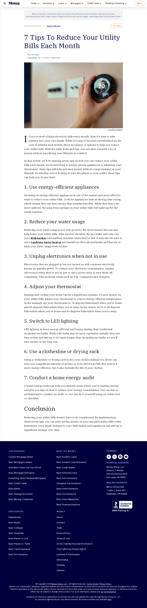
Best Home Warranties (68, 499)
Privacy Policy (63, 533)
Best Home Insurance (67, 489)
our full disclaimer (108, 592)
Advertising (62, 560)
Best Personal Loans (67, 473)
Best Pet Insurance (18, 554)
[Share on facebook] (109, 456)
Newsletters (15, 517)
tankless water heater (46, 242)
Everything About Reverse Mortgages (27, 478)
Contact (61, 523)
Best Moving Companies (21, 499)
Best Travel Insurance (19, 549)
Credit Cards (93, 3)
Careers (60, 570)
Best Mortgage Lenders (20, 462)
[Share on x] (114, 456)
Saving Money (54, 26)
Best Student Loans (67, 457)
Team (59, 528)
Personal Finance (32, 26)
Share (118, 26)
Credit (33, 3)
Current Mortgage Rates (21, 457)
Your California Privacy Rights (71, 549)
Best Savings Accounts (21, 494)
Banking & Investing (115, 3)
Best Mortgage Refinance (22, 473)
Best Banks (14, 489)
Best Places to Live (18, 538)
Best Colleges (16, 528)
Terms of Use (63, 538)
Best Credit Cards (18, 483)
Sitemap (61, 565)
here (110, 600)
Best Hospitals (16, 533)
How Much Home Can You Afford (25, 468)
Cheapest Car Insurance (69, 483)
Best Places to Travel (19, 544)
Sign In (139, 3)
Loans (61, 3)
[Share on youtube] (126, 456)
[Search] (4, 3)
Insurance (47, 3)
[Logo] (14, 3)
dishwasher (39, 238)
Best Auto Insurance (67, 478)
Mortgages (75, 3)
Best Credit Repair (66, 468)
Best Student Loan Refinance (71, 462)
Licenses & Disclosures (68, 554)
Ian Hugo (35, 55)
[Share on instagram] (120, 456)
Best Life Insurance (66, 494)
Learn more (93, 17)
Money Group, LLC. (60, 584)
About (60, 517)
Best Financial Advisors (68, 505)
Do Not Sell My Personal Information (75, 544)
